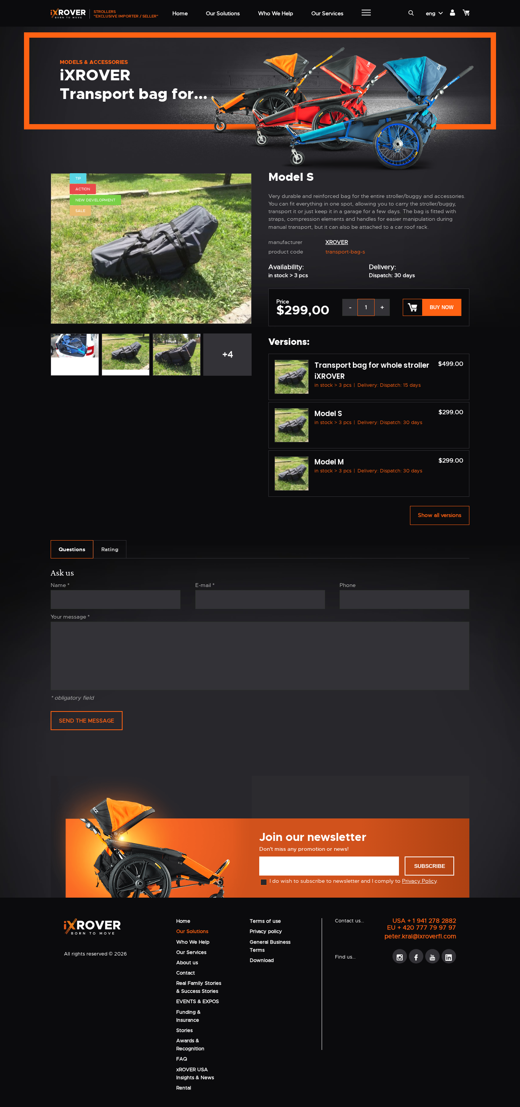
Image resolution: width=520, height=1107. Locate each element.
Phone (348, 585)
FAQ (181, 1059)
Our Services (191, 952)
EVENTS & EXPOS (197, 1001)
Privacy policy (266, 931)
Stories (184, 1030)
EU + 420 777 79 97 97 (421, 927)
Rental (183, 1088)
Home (183, 921)
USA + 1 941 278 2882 (424, 920)
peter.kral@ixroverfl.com (420, 936)
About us (187, 962)
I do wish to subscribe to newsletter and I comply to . (354, 880)
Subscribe (429, 866)
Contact (185, 973)
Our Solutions (192, 931)
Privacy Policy (419, 880)
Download (262, 960)
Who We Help (192, 942)
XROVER (336, 242)
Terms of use (265, 921)
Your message (70, 616)
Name (60, 585)
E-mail (205, 585)
